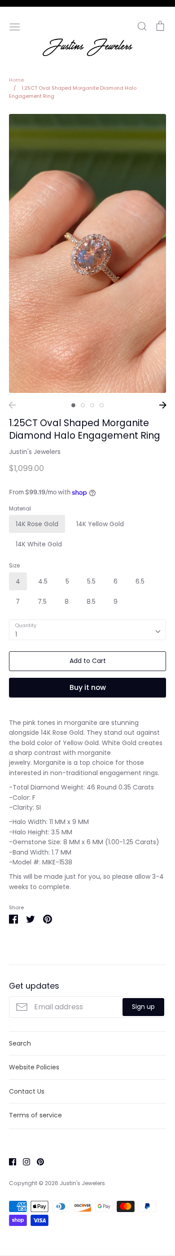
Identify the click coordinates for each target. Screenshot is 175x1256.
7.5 (42, 601)
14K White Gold (39, 544)
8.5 (91, 601)
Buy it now (88, 687)
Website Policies (34, 1067)
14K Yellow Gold (100, 523)
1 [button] (73, 405)
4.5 (43, 581)
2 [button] (83, 405)
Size (14, 565)
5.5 (91, 581)
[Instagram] (23, 1160)
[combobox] (87, 629)
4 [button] (102, 405)
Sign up (143, 1006)
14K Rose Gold (37, 523)
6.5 (140, 581)
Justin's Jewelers (35, 451)
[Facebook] (9, 1160)
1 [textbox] (16, 634)
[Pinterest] (37, 1160)
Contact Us (26, 1091)
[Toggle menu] (15, 26)
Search (20, 1043)
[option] (87, 253)
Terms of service (35, 1115)
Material (20, 508)
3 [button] (92, 405)
